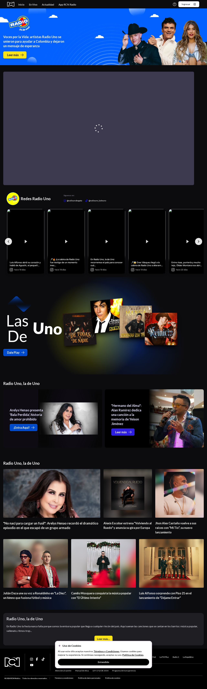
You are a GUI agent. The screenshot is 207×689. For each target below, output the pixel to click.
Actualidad (48, 4)
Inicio (21, 4)
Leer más (13, 55)
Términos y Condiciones (106, 651)
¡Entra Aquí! (22, 427)
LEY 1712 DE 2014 (100, 670)
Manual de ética (82, 670)
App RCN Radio (67, 4)
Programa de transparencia (124, 670)
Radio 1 (176, 657)
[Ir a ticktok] (31, 659)
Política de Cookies (132, 655)
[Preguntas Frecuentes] (174, 4)
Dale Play (13, 352)
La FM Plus (164, 657)
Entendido (103, 662)
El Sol (153, 657)
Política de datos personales (89, 678)
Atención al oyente (63, 670)
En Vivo (33, 4)
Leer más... (103, 638)
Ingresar (186, 4)
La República (188, 657)
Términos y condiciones (64, 678)
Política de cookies (112, 678)
